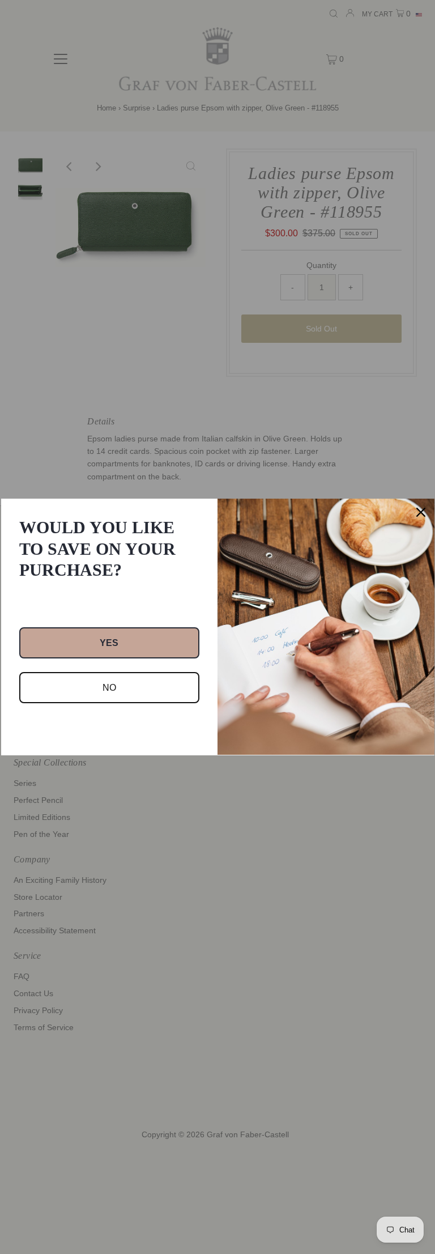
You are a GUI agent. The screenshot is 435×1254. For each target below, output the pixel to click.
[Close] (420, 512)
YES (109, 643)
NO (109, 687)
